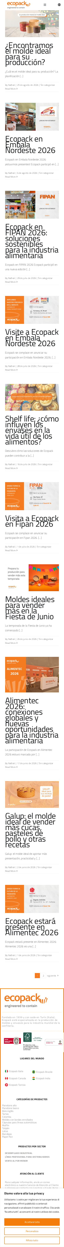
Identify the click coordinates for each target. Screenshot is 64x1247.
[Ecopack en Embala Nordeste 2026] (32, 117)
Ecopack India (42, 1078)
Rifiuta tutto (32, 1240)
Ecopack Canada (17, 1078)
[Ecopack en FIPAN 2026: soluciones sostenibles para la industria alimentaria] (32, 205)
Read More (10, 88)
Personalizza (32, 1231)
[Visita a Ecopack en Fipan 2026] (32, 496)
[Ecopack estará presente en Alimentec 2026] (32, 899)
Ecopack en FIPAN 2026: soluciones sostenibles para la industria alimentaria (32, 240)
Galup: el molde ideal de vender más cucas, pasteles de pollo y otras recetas (30, 830)
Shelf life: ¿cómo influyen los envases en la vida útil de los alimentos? (32, 430)
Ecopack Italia (15, 1071)
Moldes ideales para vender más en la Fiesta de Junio (29, 607)
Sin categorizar (48, 85)
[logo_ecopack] (26, 993)
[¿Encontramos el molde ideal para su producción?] (32, 23)
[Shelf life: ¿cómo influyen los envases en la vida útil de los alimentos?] (32, 397)
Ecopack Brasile (44, 1072)
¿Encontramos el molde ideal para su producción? (29, 53)
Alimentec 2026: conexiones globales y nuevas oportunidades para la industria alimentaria (32, 720)
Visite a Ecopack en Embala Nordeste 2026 (32, 337)
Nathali (11, 85)
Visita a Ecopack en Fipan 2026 (32, 521)
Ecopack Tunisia (16, 1085)
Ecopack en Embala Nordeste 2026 (30, 144)
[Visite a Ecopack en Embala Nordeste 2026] (32, 310)
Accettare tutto (32, 1222)
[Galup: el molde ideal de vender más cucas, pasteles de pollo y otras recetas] (32, 794)
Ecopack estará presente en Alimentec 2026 (31, 926)
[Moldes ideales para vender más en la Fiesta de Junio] (32, 577)
